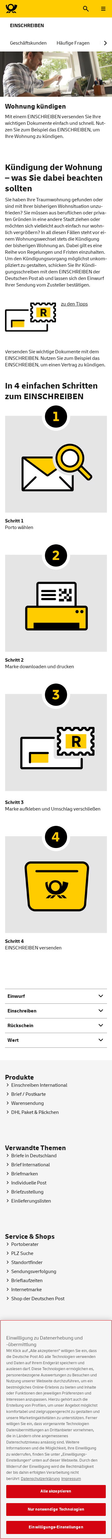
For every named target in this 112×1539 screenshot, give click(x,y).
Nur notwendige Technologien (56, 1509)
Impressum (71, 1478)
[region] (56, 1429)
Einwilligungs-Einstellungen (56, 1527)
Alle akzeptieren (55, 1491)
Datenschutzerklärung (40, 1478)
